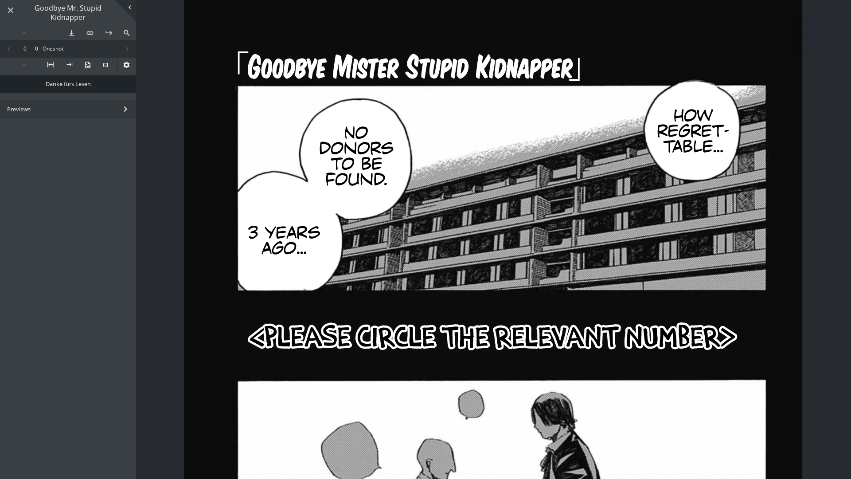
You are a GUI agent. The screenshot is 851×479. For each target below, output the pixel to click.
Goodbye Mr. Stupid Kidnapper (68, 13)
